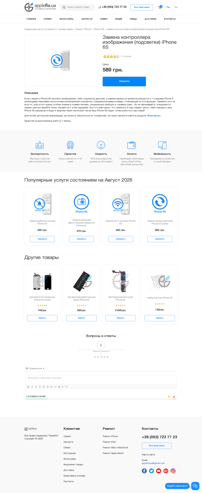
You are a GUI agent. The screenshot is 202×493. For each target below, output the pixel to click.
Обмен (66, 448)
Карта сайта (148, 455)
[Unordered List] (47, 386)
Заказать (124, 81)
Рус (168, 7)
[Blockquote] (51, 386)
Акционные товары (73, 465)
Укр (176, 7)
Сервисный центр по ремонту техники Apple (48, 29)
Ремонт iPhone (83, 29)
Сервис (67, 436)
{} (63, 387)
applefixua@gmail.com (153, 463)
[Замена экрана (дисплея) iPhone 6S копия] (160, 204)
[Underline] (36, 386)
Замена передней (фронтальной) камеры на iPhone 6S (81, 223)
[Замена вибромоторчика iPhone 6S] (42, 204)
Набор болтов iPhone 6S (159, 298)
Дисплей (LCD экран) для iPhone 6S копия (42, 298)
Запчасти (68, 442)
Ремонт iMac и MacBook (115, 448)
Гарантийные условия (74, 476)
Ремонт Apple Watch (113, 453)
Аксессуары (69, 459)
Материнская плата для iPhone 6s (120, 298)
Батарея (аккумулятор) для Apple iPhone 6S (81, 298)
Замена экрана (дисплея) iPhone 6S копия (160, 222)
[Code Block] (55, 386)
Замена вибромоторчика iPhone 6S (42, 222)
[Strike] (40, 386)
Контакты (154, 116)
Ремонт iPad (109, 442)
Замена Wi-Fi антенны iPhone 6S (121, 222)
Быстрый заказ (142, 7)
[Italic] (32, 386)
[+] (66, 387)
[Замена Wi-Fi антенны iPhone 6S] (121, 204)
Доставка (68, 470)
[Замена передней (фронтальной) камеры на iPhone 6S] (81, 204)
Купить (42, 318)
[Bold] (28, 386)
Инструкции (69, 453)
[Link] (59, 386)
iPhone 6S (99, 29)
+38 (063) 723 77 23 (114, 7)
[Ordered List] (44, 386)
